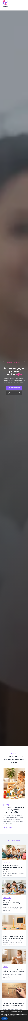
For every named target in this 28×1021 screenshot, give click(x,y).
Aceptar (4, 1018)
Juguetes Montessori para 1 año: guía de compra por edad (13, 971)
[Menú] (25, 3)
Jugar (6, 804)
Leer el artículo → (8, 827)
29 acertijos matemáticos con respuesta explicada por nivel (13, 1004)
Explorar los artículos (14, 387)
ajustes (13, 1015)
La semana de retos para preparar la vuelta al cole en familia (12, 867)
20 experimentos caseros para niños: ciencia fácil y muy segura (13, 902)
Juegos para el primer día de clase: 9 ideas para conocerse (13, 937)
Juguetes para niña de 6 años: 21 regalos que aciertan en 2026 (14, 809)
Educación (7, 862)
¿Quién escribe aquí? (14, 393)
